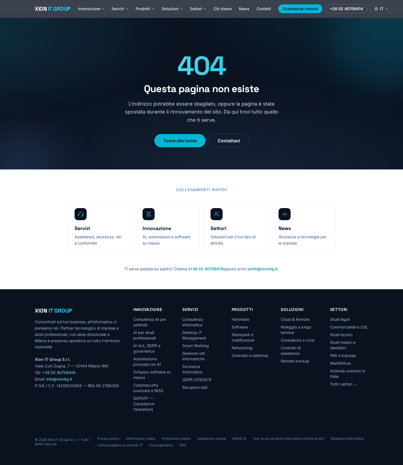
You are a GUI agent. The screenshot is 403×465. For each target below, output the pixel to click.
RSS (183, 445)
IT (382, 8)
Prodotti (143, 8)
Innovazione (89, 8)
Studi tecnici (341, 334)
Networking (242, 347)
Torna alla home (180, 140)
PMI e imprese (343, 355)
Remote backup (295, 361)
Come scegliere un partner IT (120, 445)
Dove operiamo (161, 445)
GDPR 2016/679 (196, 379)
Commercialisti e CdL (349, 327)
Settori (196, 8)
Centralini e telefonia (250, 355)
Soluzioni (170, 8)
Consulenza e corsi (297, 340)
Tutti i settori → (343, 384)
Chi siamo (223, 8)
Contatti (264, 8)
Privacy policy (108, 438)
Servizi (118, 8)
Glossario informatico (347, 438)
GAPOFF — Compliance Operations (143, 404)
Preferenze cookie (176, 438)
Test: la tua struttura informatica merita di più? (288, 438)
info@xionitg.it (264, 268)
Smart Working (195, 345)
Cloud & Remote (295, 319)
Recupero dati (195, 387)
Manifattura (340, 363)
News (244, 8)
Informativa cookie (140, 438)
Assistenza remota (300, 8)
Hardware (240, 319)
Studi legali (340, 319)
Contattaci (229, 140)
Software (240, 327)
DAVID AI (239, 438)
